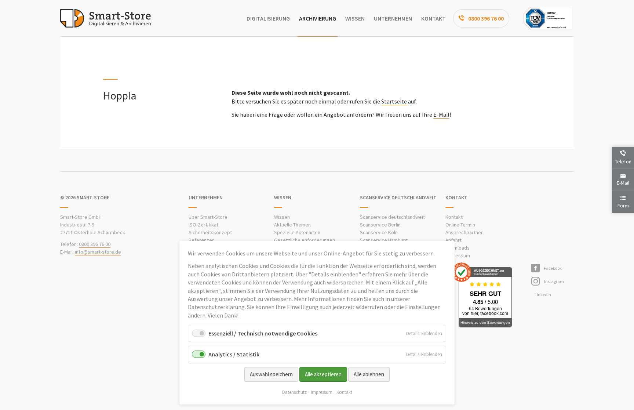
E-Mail (441, 114)
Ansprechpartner (464, 232)
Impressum (457, 255)
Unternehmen (393, 18)
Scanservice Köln (379, 232)
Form (623, 205)
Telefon (623, 161)
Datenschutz (294, 392)
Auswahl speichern (271, 374)
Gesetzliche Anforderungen (304, 240)
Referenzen (202, 240)
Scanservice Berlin (380, 224)
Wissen (355, 18)
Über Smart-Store (208, 217)
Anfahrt (453, 240)
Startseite (394, 101)
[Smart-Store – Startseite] (105, 18)
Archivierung (317, 18)
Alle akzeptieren (323, 374)
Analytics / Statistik (233, 354)
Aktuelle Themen (292, 224)
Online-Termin (460, 224)
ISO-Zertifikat (203, 224)
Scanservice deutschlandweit (392, 217)
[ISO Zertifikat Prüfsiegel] (548, 18)
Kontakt (433, 18)
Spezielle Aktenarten (297, 232)
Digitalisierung (268, 18)
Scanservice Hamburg (384, 240)
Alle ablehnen (369, 374)
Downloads (457, 247)
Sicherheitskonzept (210, 232)
